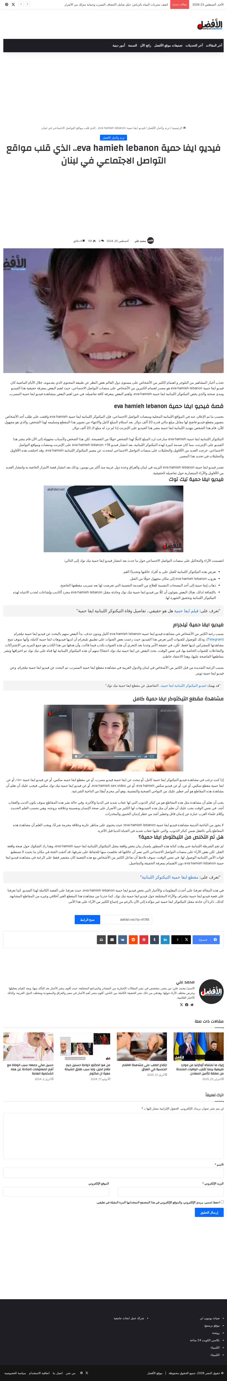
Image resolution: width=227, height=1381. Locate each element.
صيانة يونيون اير (210, 1318)
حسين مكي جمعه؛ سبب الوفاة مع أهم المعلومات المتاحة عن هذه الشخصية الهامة (30, 1069)
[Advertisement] (113, 88)
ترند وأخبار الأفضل (158, 128)
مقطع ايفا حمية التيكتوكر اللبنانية (170, 877)
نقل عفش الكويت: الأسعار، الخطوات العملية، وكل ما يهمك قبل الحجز (125, 4)
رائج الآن (145, 45)
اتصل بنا (58, 1373)
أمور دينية (119, 45)
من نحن (70, 1373)
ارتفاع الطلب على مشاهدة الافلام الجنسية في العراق (144, 1067)
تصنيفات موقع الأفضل (168, 45)
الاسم (219, 1164)
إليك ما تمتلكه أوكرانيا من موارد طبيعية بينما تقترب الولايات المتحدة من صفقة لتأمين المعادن (200, 1069)
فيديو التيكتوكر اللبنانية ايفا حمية (183, 685)
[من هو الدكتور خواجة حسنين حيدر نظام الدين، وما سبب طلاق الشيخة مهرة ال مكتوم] (85, 1046)
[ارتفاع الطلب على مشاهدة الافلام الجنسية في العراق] (142, 1046)
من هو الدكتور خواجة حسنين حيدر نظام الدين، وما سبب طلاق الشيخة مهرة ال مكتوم (87, 1069)
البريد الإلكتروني (213, 1183)
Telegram (215, 639)
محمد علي (140, 241)
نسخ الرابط (87, 919)
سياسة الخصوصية (15, 1373)
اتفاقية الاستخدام (39, 1373)
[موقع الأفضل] (210, 24)
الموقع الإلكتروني (98, 1183)
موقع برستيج (212, 1325)
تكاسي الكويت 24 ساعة (205, 1340)
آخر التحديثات (194, 45)
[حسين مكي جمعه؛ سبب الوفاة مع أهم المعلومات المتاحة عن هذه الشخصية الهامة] (28, 1046)
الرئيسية (177, 128)
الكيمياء (215, 1347)
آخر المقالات (214, 45)
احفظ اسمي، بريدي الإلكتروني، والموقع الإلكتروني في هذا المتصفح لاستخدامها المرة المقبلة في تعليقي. (158, 1202)
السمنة (132, 45)
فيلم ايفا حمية (186, 610)
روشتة (216, 1333)
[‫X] (181, 1005)
